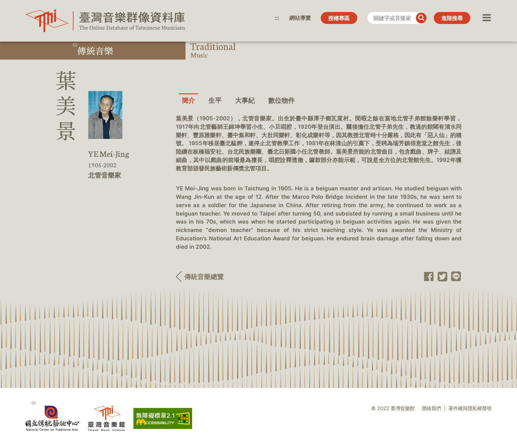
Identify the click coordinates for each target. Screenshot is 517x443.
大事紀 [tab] (245, 100)
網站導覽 (300, 18)
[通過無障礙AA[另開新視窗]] (162, 418)
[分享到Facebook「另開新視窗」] (427, 276)
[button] (486, 18)
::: (277, 18)
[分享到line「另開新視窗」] (454, 276)
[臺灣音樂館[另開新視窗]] (106, 418)
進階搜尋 (452, 18)
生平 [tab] (215, 100)
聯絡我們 (431, 408)
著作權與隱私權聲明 (470, 408)
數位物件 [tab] (281, 100)
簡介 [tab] (188, 100)
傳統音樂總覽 (204, 276)
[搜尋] (421, 18)
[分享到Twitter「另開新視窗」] (440, 276)
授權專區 (339, 18)
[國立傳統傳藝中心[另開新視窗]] (52, 418)
